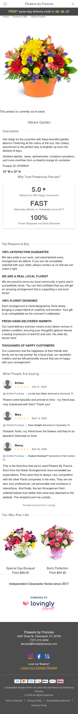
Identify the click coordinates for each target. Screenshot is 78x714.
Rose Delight (35, 425)
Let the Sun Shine (37, 393)
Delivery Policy (39, 705)
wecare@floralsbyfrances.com (39, 644)
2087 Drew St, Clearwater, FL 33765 (39, 636)
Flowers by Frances (39, 3)
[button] (70, 705)
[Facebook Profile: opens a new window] (39, 656)
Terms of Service (14, 700)
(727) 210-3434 (39, 640)
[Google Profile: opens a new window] (47, 656)
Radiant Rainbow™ (38, 456)
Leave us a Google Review (39, 668)
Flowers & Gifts (20, 16)
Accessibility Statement (58, 700)
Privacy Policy (34, 700)
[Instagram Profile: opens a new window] (30, 656)
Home (6, 16)
